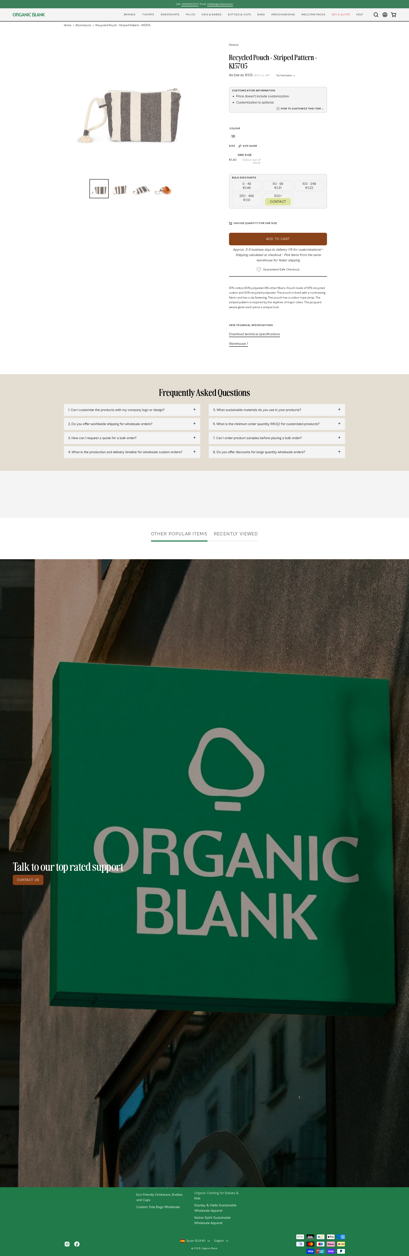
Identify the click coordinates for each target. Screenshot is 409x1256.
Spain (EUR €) (195, 1241)
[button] (130, 14)
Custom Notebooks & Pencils (158, 1188)
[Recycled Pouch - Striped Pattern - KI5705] (99, 188)
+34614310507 (190, 4)
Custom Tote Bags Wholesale (158, 1207)
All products (83, 25)
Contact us (28, 880)
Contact (278, 202)
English (219, 1241)
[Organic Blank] (29, 14)
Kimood (233, 45)
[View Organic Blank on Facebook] (77, 1244)
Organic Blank (209, 1248)
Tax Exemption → (285, 75)
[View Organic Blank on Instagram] (67, 1244)
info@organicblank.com (220, 4)
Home (67, 25)
